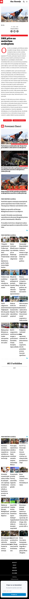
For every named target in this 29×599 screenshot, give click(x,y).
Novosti (14, 562)
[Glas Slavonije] (1, 2)
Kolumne (14, 573)
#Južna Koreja (7, 120)
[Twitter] (11, 31)
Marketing (14, 577)
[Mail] (14, 31)
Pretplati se (14, 594)
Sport (14, 565)
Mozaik (14, 567)
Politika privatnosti (14, 579)
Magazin (14, 570)
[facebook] (17, 31)
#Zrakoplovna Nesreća (19, 120)
